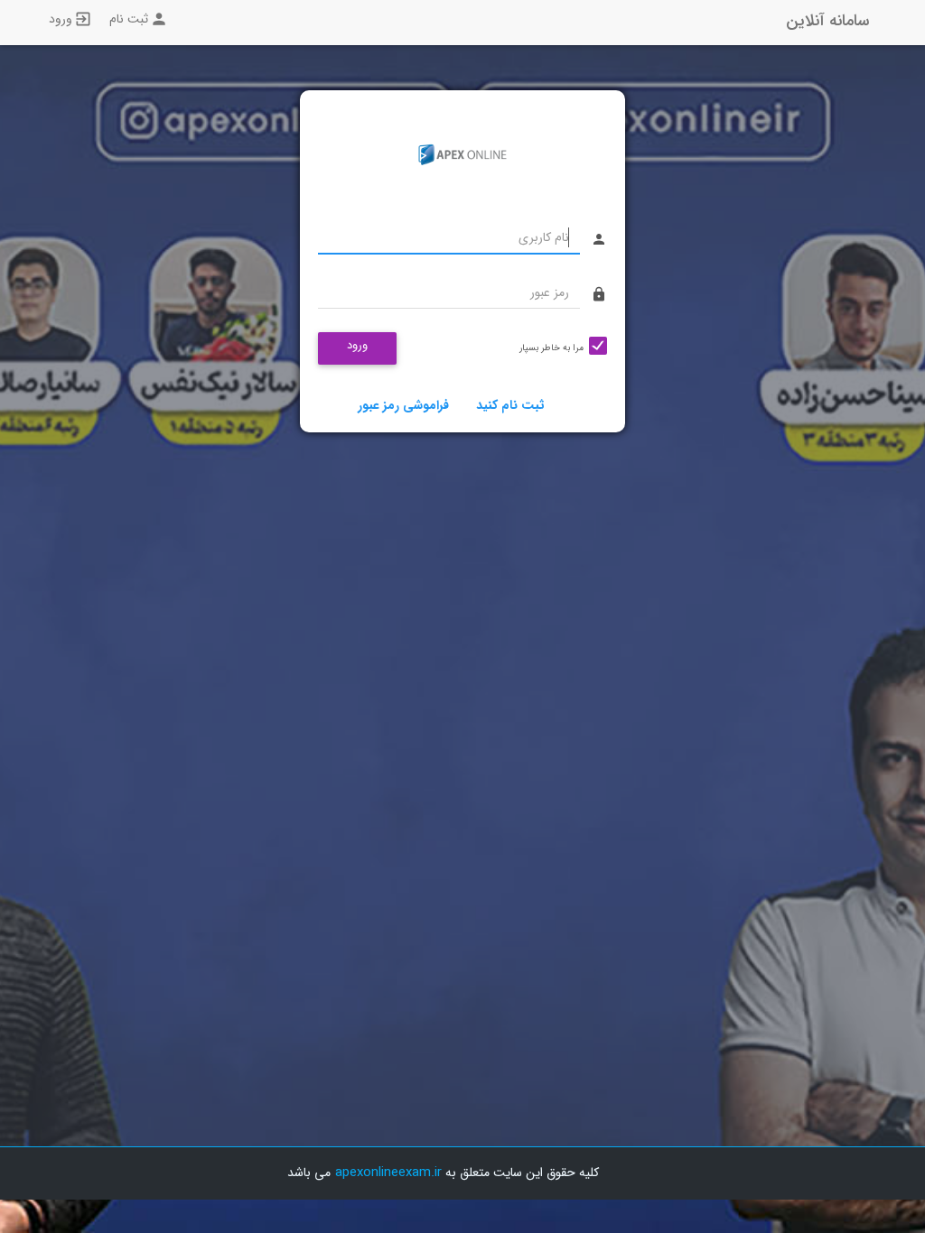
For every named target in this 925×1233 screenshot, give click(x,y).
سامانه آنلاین (827, 20)
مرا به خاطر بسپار (551, 348)
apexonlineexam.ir (388, 1172)
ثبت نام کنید (510, 405)
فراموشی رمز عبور (403, 405)
